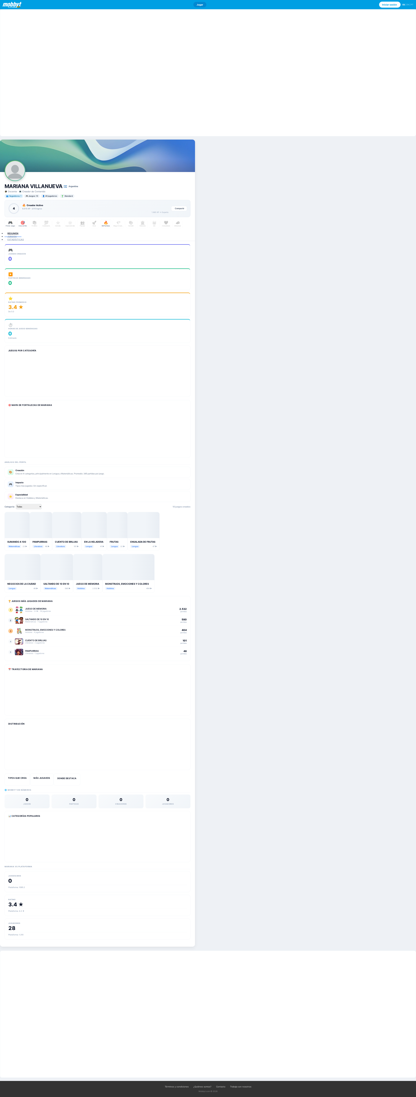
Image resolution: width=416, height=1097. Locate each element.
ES (404, 4)
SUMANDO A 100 (16, 541)
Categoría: (10, 506)
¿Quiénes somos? (202, 1086)
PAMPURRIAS (39, 541)
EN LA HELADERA (93, 541)
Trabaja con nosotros (240, 1086)
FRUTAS (114, 541)
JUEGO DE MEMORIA (87, 583)
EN (408, 4)
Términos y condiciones (177, 1086)
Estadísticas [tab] (15, 239)
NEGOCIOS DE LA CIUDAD (21, 583)
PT (412, 4)
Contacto (220, 1086)
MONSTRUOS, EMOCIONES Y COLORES (127, 583)
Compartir (179, 208)
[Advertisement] (208, 73)
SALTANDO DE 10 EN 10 (56, 583)
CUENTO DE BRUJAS (66, 541)
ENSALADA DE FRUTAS (142, 541)
